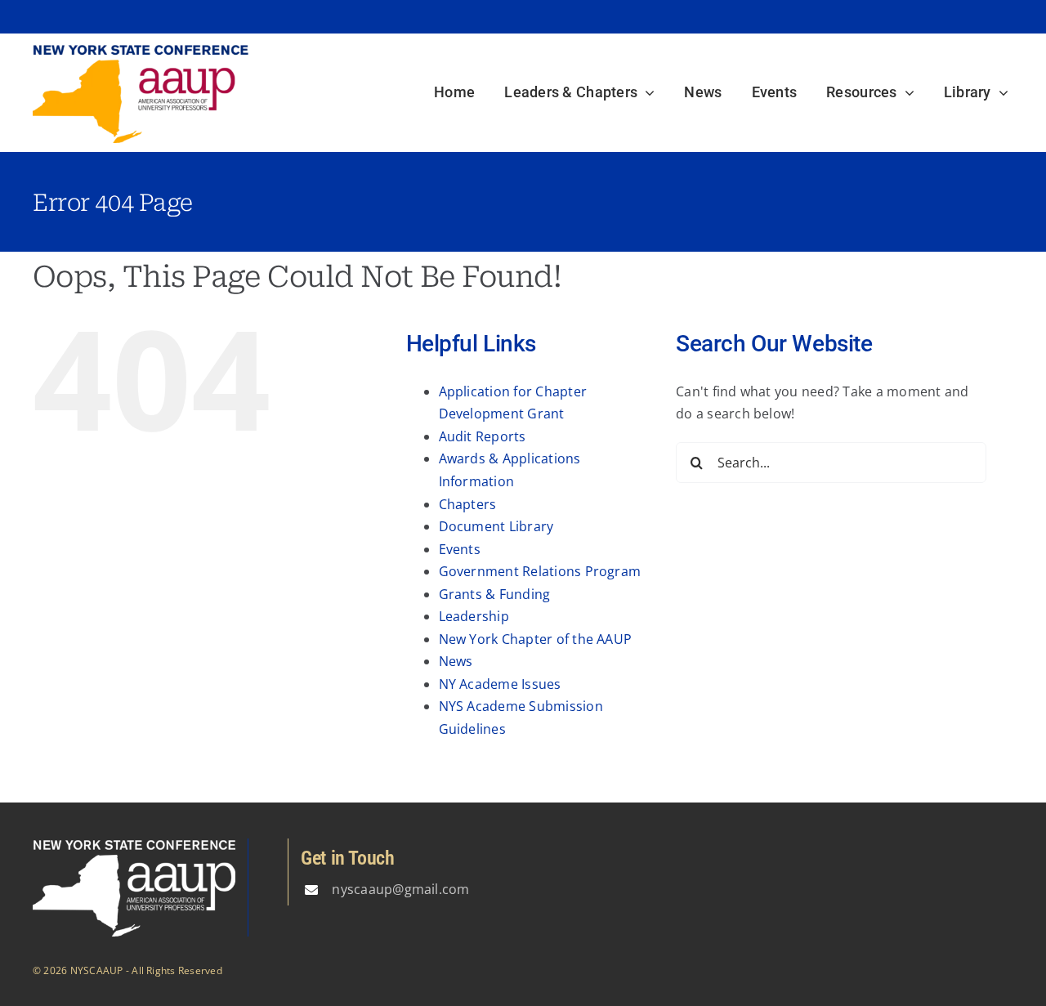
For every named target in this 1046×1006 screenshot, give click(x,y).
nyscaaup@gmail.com (400, 889)
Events (460, 549)
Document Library (496, 526)
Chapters (468, 504)
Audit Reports (482, 436)
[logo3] (140, 50)
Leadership (474, 616)
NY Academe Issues (500, 684)
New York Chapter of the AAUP (536, 639)
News (456, 661)
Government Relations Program (540, 571)
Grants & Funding (495, 594)
